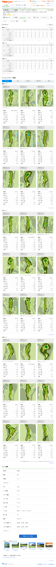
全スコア (7, 80)
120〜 (49, 80)
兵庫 (10, 557)
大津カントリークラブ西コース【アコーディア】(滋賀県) (7, 549)
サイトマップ (45, 564)
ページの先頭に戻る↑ (51, 74)
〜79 (17, 80)
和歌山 (14, 557)
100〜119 (38, 80)
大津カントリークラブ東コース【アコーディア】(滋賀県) (15, 549)
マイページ (52, 5)
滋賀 (4, 557)
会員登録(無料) (48, 3)
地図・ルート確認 (6, 13)
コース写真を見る (50, 24)
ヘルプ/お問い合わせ (51, 564)
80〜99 (28, 80)
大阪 (8, 557)
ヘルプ (40, 1)
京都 (6, 557)
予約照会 (48, 5)
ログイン (52, 3)
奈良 (12, 557)
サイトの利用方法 (39, 564)
